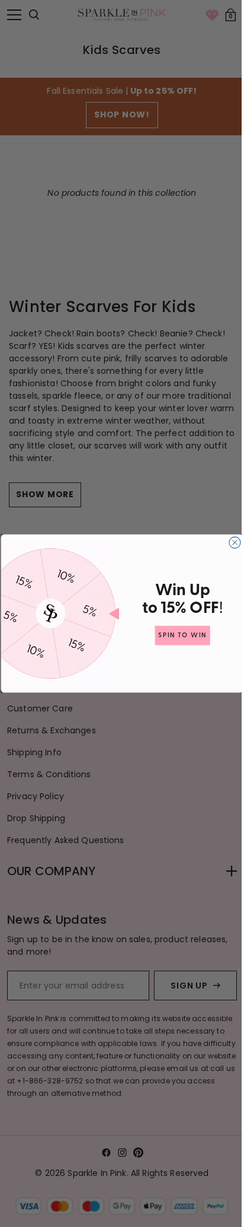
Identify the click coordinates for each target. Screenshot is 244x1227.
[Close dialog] (230, 542)
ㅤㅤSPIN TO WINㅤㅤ (178, 635)
